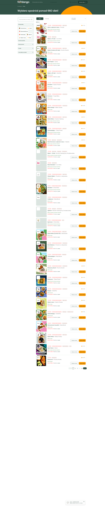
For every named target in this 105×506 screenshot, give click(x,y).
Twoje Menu (56, 96)
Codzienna (50, 199)
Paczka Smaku (57, 359)
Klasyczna (50, 359)
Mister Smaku (59, 107)
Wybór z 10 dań (51, 38)
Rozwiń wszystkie (21, 40)
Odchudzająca (51, 256)
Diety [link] (24, 6)
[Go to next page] (85, 368)
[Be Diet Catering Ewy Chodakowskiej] (38, 151)
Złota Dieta (56, 187)
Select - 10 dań (51, 153)
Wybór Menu (51, 119)
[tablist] (43, 18)
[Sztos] (38, 60)
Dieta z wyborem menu (53, 27)
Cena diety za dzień (22, 52)
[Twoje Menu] (38, 94)
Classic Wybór (51, 176)
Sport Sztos (50, 348)
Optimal (49, 210)
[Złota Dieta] (38, 186)
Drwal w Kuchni (65, 50)
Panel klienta (74, 2)
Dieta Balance (51, 245)
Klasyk (49, 290)
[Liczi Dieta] (38, 37)
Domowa (50, 96)
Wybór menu (51, 302)
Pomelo (62, 27)
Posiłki (19, 48)
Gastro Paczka (57, 84)
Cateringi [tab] (47, 18)
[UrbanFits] (38, 71)
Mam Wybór (51, 61)
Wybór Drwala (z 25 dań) (54, 50)
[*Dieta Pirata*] (38, 128)
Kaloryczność (21, 44)
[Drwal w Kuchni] (38, 48)
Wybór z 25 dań (52, 73)
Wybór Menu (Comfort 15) (54, 233)
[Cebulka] (38, 140)
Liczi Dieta (59, 38)
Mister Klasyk (51, 107)
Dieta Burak (57, 199)
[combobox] (79, 18)
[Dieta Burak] (38, 197)
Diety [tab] (40, 18)
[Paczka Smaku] (38, 357)
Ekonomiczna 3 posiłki (53, 325)
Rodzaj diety (20, 24)
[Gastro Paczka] (38, 83)
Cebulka (67, 141)
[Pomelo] (38, 25)
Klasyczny (50, 279)
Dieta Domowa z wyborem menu (56, 141)
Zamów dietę (82, 2)
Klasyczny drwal (52, 267)
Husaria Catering (59, 119)
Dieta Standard (51, 164)
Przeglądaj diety (53, 2)
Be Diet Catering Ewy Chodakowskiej (65, 153)
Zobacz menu (74, 31)
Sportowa (50, 222)
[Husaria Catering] (38, 117)
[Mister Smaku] (38, 105)
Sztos (56, 61)
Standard (50, 84)
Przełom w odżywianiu (61, 176)
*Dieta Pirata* (59, 130)
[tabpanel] (61, 195)
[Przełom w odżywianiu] (38, 174)
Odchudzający (51, 130)
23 (81, 368)
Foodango (20, 6)
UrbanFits (59, 73)
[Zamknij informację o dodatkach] (84, 501)
